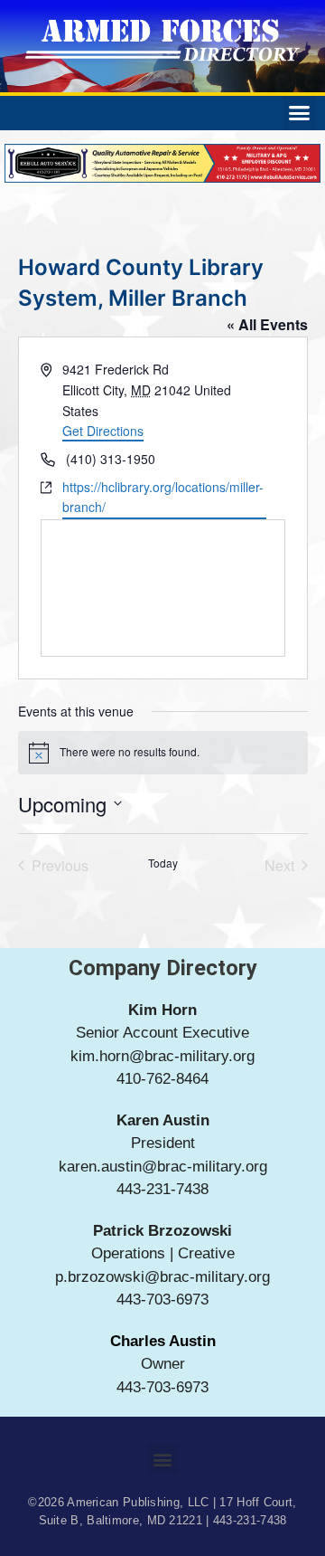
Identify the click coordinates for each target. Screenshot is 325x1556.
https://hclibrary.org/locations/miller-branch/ (163, 497)
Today (163, 863)
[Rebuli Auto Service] (162, 177)
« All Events (267, 324)
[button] (300, 113)
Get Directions (103, 431)
